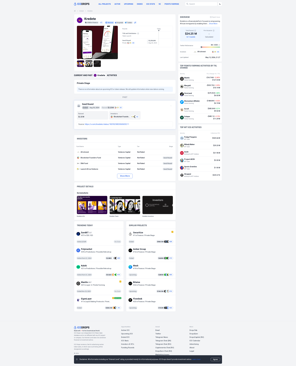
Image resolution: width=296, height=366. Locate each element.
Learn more (196, 359)
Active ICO (125, 330)
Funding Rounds (127, 348)
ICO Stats (125, 341)
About (192, 348)
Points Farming (172, 4)
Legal (192, 351)
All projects (105, 4)
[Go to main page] (81, 4)
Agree (215, 359)
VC (160, 4)
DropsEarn (194, 334)
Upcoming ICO (127, 334)
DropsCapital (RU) (197, 337)
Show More (125, 176)
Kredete (90, 11)
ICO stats (150, 4)
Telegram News (161, 337)
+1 (101, 22)
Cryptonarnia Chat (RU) (164, 348)
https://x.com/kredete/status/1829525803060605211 (107, 124)
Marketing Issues (162, 355)
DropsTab (193, 330)
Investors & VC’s (127, 344)
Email (157, 330)
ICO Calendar (195, 341)
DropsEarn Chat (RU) (163, 351)
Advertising (194, 344)
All (75, 11)
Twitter (158, 334)
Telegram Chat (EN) (163, 341)
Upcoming (128, 4)
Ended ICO (125, 337)
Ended (140, 4)
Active (117, 4)
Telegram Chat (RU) (163, 344)
